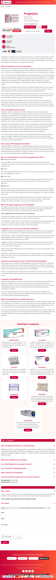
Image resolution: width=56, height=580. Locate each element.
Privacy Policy (13, 564)
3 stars (5, 509)
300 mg (39, 27)
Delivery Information (5, 564)
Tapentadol (42, 394)
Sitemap (41, 564)
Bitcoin (37, 564)
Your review (4, 524)
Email (3, 518)
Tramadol (14, 367)
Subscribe (45, 558)
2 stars (3, 509)
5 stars (8, 509)
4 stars (7, 509)
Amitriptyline (28, 420)
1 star (1, 509)
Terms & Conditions (31, 564)
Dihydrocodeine (14, 340)
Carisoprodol (14, 394)
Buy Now (48, 31)
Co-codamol (42, 340)
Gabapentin (42, 367)
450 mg (44, 27)
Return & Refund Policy (22, 564)
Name (3, 512)
